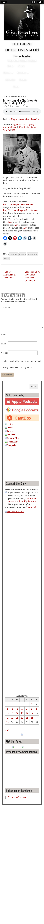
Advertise (10, 79)
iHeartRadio (23, 127)
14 (27, 713)
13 (22, 713)
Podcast (24, 96)
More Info (32, 507)
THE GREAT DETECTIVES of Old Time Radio (22, 50)
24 (7, 722)
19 (17, 717)
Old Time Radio (32, 254)
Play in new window (20, 119)
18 (12, 717)
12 (17, 713)
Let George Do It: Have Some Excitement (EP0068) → (32, 276)
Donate (23, 79)
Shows (6, 72)
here (10, 222)
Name (4, 334)
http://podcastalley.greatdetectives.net (20, 210)
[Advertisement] (22, 463)
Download (35, 119)
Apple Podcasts (19, 124)
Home (10, 65)
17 (7, 717)
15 (32, 713)
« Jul (7, 730)
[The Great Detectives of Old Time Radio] (22, 22)
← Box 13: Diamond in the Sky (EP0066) (9, 275)
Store (16, 86)
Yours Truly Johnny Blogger (12, 106)
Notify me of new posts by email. (17, 367)
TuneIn (6, 130)
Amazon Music (10, 127)
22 (32, 717)
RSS (13, 130)
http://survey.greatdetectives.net (18, 204)
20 (22, 717)
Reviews (21, 72)
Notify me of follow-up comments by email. (22, 361)
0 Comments (25, 106)
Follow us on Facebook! (19, 790)
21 (27, 717)
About (21, 65)
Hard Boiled (13, 254)
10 (8, 713)
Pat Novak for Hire (14, 96)
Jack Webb (22, 254)
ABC (7, 96)
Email (33, 127)
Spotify (31, 124)
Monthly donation (27, 501)
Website (4, 353)
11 (12, 713)
